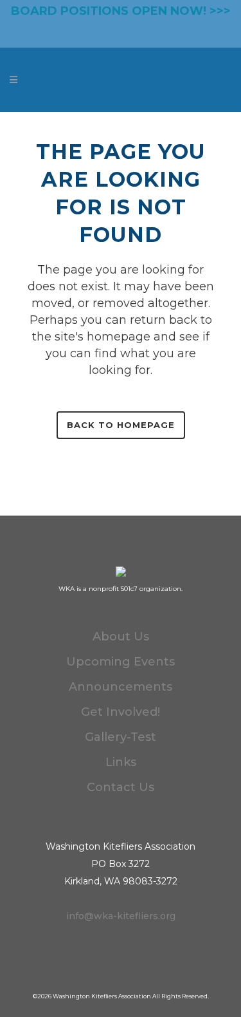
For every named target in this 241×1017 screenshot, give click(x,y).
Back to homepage (121, 425)
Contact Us (120, 787)
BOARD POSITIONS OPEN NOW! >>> (121, 11)
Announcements (120, 687)
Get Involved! (120, 712)
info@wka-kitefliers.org (120, 916)
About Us (121, 637)
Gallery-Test (120, 737)
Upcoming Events (120, 662)
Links (120, 762)
